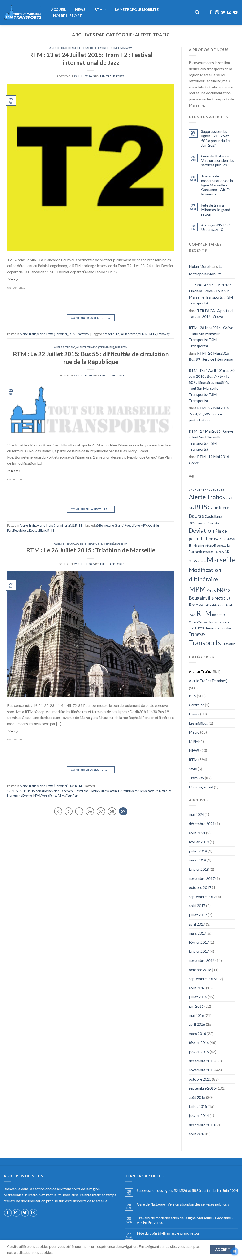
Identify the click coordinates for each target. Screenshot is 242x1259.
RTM (99, 10)
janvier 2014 (199, 1115)
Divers (194, 714)
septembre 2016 (202, 978)
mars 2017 (197, 933)
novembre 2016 (202, 960)
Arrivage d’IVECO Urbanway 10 (215, 227)
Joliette (135, 525)
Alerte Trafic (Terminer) (91, 47)
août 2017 (197, 905)
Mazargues (150, 791)
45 (33, 791)
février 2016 (199, 1042)
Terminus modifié (218, 628)
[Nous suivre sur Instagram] (217, 12)
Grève (230, 539)
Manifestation (197, 561)
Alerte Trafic (60, 47)
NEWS (80, 10)
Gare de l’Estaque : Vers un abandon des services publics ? (217, 160)
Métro (211, 590)
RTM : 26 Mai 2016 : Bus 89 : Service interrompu (211, 356)
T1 (232, 622)
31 (198, 489)
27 (194, 489)
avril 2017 (197, 924)
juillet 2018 (198, 851)
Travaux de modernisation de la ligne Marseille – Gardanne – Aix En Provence (217, 185)
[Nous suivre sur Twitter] (223, 12)
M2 (227, 552)
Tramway (124, 47)
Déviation (201, 530)
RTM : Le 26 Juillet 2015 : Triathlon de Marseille (90, 550)
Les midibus (198, 723)
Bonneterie (106, 525)
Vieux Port (71, 795)
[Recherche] (197, 12)
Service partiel (213, 622)
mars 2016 (197, 1033)
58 (112, 811)
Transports (205, 642)
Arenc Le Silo (111, 334)
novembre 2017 (202, 878)
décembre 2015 (202, 1061)
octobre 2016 (200, 969)
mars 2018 (197, 860)
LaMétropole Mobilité (137, 10)
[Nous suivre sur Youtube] (235, 12)
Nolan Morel (199, 266)
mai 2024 (196, 814)
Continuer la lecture (91, 318)
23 (20, 791)
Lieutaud (124, 791)
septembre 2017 (202, 896)
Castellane (81, 791)
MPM (141, 334)
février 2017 (199, 942)
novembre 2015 (202, 1070)
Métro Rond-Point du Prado (216, 605)
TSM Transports (112, 76)
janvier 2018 (199, 869)
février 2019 (199, 841)
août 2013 (197, 1133)
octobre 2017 (200, 887)
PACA (192, 614)
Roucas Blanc (38, 530)
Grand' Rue (122, 525)
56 (90, 811)
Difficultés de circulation (204, 523)
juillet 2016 (198, 997)
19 (8, 791)
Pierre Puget (49, 795)
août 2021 (197, 833)
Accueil (58, 10)
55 (97, 525)
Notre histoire (67, 16)
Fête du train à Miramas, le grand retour (215, 209)
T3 (196, 628)
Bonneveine (51, 791)
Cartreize (196, 704)
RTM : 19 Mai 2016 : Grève (210, 459)
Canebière (67, 791)
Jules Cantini (109, 791)
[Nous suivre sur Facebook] (210, 12)
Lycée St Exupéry (213, 552)
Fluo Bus (219, 539)
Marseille (136, 791)
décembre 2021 (202, 823)
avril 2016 (197, 1024)
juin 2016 (196, 1006)
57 (101, 811)
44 (28, 791)
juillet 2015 (198, 1106)
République (20, 530)
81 (218, 489)
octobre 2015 (200, 1079)
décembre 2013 (202, 1124)
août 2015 (197, 1097)
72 (37, 791)
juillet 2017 (198, 915)
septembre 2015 (202, 1088)
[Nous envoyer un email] (229, 12)
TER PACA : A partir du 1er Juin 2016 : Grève (211, 313)
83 (41, 791)
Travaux (228, 643)
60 (214, 489)
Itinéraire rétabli (202, 545)
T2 (154, 334)
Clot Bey (94, 791)
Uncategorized (201, 787)
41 (24, 791)
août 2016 (197, 988)
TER (201, 628)
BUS (118, 347)
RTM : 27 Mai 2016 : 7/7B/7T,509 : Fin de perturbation (210, 414)
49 (206, 489)
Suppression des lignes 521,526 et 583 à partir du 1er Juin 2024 (216, 138)
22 (16, 791)
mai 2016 (196, 1015)
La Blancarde (128, 334)
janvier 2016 (199, 1051)
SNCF (226, 622)
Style (193, 768)
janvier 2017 (199, 951)
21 (12, 791)
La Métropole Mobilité (205, 270)
